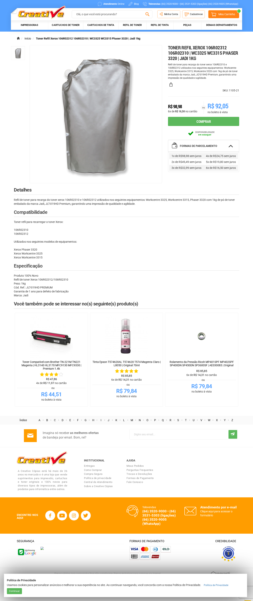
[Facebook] (50, 515)
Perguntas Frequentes (139, 470)
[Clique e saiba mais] (42, 548)
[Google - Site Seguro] (27, 551)
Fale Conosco (134, 482)
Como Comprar (93, 470)
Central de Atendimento (98, 482)
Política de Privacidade (216, 585)
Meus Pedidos (135, 465)
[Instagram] (74, 515)
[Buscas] (147, 14)
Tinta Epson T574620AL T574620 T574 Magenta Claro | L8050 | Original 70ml (127, 363)
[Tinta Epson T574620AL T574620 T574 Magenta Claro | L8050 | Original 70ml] (126, 336)
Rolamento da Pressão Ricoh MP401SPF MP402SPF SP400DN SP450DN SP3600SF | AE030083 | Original (202, 363)
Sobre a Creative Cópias (98, 486)
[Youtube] (62, 515)
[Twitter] (86, 515)
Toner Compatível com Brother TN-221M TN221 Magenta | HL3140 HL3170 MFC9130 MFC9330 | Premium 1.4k (51, 365)
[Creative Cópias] (40, 12)
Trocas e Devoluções (139, 473)
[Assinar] (232, 434)
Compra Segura (93, 473)
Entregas (89, 465)
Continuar (14, 591)
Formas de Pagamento (140, 478)
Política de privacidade (97, 478)
